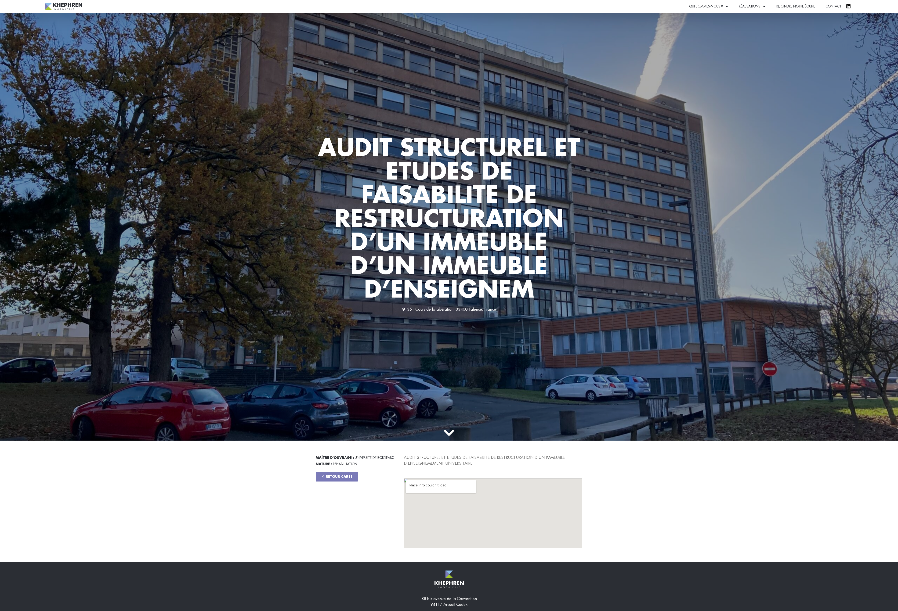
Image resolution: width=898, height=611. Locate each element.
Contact (833, 6)
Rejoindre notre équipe (795, 6)
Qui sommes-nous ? (706, 6)
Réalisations (749, 6)
